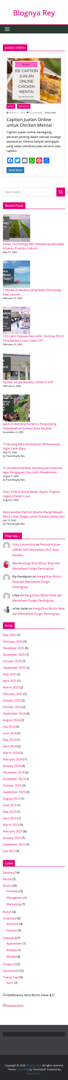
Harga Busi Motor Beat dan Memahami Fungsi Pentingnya (36, 581)
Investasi (13, 891)
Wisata (11, 957)
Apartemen (14, 943)
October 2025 (12, 661)
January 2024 (12, 766)
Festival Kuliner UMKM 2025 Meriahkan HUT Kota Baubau (36, 549)
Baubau (8, 873)
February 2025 (12, 694)
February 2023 (12, 831)
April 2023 (10, 818)
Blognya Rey (34, 13)
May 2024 (9, 740)
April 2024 (10, 746)
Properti (8, 964)
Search (60, 192)
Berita (7, 879)
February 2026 (12, 642)
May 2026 (9, 635)
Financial (9, 918)
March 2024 (11, 753)
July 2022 (9, 851)
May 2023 (9, 812)
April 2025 (10, 681)
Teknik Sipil (11, 977)
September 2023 (14, 792)
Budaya (12, 950)
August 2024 (11, 720)
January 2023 (12, 838)
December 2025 (13, 648)
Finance (12, 930)
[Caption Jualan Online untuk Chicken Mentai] (34, 81)
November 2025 (14, 655)
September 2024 (14, 714)
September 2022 (14, 844)
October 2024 (12, 707)
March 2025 (11, 687)
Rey (14, 563)
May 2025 (9, 674)
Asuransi (12, 924)
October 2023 (12, 786)
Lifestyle (8, 938)
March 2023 (11, 825)
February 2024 (12, 759)
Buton (7, 912)
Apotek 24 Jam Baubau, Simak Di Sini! (28, 382)
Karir (10, 983)
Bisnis (11, 106)
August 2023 (11, 799)
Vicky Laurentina (23, 544)
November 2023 (14, 779)
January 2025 (12, 700)
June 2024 (9, 733)
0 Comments (35, 112)
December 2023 (13, 772)
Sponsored (10, 971)
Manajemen (15, 898)
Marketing (23, 106)
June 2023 (9, 805)
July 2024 (9, 727)
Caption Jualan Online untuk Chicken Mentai (29, 122)
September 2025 (14, 668)
